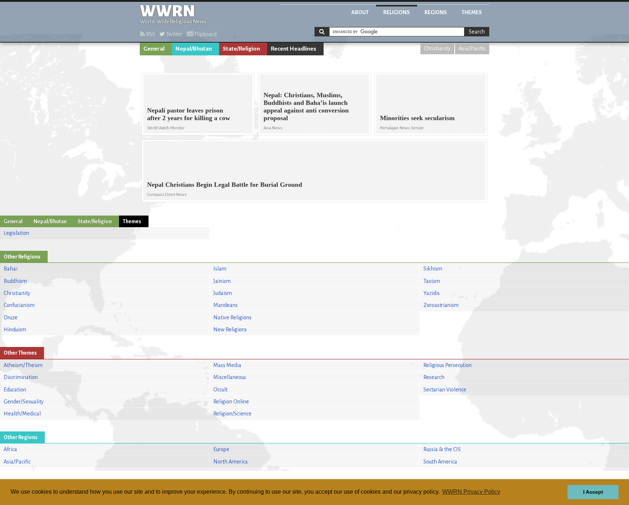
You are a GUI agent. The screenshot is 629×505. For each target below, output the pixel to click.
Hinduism (15, 329)
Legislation (16, 233)
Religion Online (231, 402)
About (360, 12)
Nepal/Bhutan (193, 49)
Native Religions (232, 317)
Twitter (173, 34)
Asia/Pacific (472, 48)
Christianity (437, 48)
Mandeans (225, 305)
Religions (396, 12)
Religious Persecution (447, 365)
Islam (219, 269)
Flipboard (205, 34)
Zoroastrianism (441, 305)
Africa (10, 449)
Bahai (10, 269)
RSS (150, 34)
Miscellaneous (229, 377)
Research (433, 377)
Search (477, 32)
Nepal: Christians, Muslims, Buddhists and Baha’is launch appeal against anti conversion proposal (306, 106)
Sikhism (432, 269)
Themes (472, 12)
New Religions (230, 329)
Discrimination (21, 377)
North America (230, 462)
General (154, 49)
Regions (435, 12)
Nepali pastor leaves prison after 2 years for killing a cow (188, 114)
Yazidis (431, 293)
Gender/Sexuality (24, 402)
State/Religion (241, 49)
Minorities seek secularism (417, 118)
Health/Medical (22, 414)
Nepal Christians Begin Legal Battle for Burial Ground (224, 184)
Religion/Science (232, 414)
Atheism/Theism (23, 365)
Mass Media (227, 365)
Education (15, 389)
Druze (10, 317)
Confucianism (19, 305)
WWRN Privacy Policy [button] (471, 492)
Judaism (222, 293)
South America (440, 462)
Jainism (222, 281)
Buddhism (15, 281)
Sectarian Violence (444, 389)
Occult (220, 389)
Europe (221, 449)
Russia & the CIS (442, 449)
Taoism (431, 281)
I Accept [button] (593, 492)
